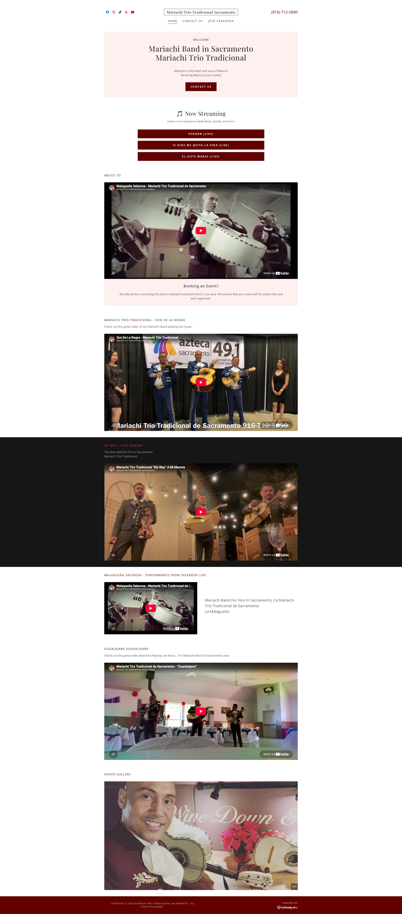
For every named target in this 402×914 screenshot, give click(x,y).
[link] (107, 12)
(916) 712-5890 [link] (284, 12)
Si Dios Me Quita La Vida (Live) (201, 145)
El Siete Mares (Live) (201, 156)
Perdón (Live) (201, 134)
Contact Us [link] (192, 21)
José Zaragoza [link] (221, 21)
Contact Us (201, 86)
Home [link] (173, 21)
